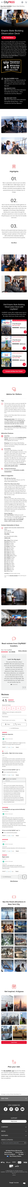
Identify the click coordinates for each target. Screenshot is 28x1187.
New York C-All (8, 98)
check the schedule (13, 575)
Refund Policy (8, 1152)
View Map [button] (6, 534)
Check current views (9, 419)
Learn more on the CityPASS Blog (12, 426)
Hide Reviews (14, 881)
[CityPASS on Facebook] (5, 1109)
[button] (11, 684)
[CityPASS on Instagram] (17, 1109)
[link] (9, 652)
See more (6, 85)
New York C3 (7, 88)
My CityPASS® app (9, 1071)
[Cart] (26, 2)
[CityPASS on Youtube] (22, 1109)
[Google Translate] (14, 1182)
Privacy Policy (19, 1152)
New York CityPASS (6, 6)
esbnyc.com (7, 538)
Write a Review (22, 651)
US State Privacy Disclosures (14, 1150)
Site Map (21, 1154)
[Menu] (2, 2)
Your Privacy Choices (15, 1156)
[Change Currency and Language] (22, 2)
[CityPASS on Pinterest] (11, 1109)
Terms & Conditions (9, 1154)
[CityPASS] (9, 2)
